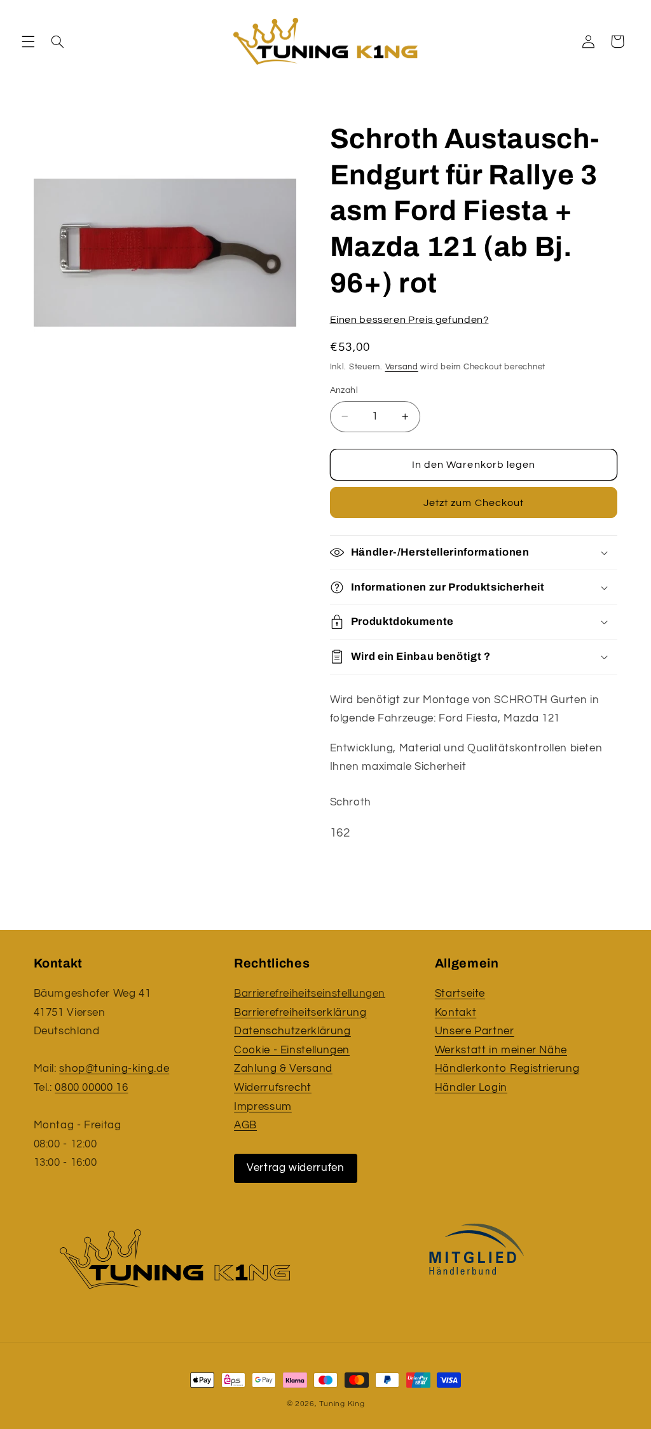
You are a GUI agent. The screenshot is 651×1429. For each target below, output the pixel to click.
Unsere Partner (474, 1031)
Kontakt (455, 1012)
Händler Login (471, 1087)
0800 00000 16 (91, 1087)
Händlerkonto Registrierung (507, 1068)
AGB (245, 1125)
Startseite (460, 993)
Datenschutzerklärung (292, 1031)
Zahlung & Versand (283, 1068)
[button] (28, 41)
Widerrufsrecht (273, 1087)
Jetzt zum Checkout (473, 503)
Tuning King (341, 1403)
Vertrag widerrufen (295, 1167)
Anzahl (344, 390)
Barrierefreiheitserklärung (300, 1012)
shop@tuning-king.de (114, 1068)
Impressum (263, 1106)
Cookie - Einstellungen (292, 1050)
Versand (401, 367)
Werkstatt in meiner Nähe (501, 1050)
